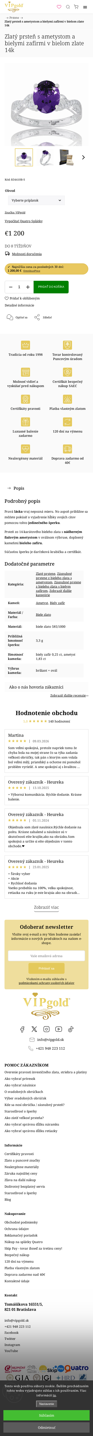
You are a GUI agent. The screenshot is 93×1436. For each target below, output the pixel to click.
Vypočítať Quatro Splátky (24, 221)
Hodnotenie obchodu (47, 713)
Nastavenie (46, 1404)
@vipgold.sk (70, 1029)
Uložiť (18, 332)
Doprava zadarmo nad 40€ (25, 1274)
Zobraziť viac (46, 907)
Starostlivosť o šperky (21, 1111)
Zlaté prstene (45, 573)
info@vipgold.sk (50, 1039)
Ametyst (42, 603)
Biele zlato (43, 614)
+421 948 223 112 (50, 1048)
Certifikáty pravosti (19, 1154)
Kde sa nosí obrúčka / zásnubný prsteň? (35, 1105)
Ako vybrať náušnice (20, 1085)
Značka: (15, 212)
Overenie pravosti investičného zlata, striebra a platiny (46, 1072)
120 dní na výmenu (19, 1261)
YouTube (58, 1029)
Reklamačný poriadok (21, 1235)
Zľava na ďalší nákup (20, 1180)
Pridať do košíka (51, 286)
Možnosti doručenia (27, 254)
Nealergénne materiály (22, 1167)
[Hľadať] (68, 6)
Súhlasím (46, 1415)
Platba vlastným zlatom (22, 1268)
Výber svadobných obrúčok (25, 1098)
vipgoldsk (34, 1029)
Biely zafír (57, 603)
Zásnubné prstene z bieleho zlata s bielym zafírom (58, 586)
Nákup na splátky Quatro (24, 1242)
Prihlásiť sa (46, 968)
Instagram (46, 1029)
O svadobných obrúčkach (24, 1091)
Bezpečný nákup (17, 1255)
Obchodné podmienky (21, 1222)
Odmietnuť (46, 1427)
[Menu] (85, 6)
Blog (8, 1199)
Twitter (10, 1338)
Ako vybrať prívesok (20, 1078)
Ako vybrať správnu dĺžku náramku (32, 1124)
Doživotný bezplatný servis (25, 1186)
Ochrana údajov (17, 1229)
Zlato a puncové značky (22, 1160)
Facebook (22, 1029)
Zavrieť (77, 329)
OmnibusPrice (31, 271)
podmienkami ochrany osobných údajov (46, 983)
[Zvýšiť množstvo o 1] (27, 287)
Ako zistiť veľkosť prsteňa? (24, 1118)
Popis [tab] (19, 488)
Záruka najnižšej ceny (21, 1173)
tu (54, 1395)
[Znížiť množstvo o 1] (10, 287)
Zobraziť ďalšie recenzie (68, 695)
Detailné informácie (19, 305)
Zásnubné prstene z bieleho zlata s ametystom (54, 577)
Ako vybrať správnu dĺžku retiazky (31, 1131)
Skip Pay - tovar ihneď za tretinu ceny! (33, 1248)
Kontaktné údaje (17, 1281)
